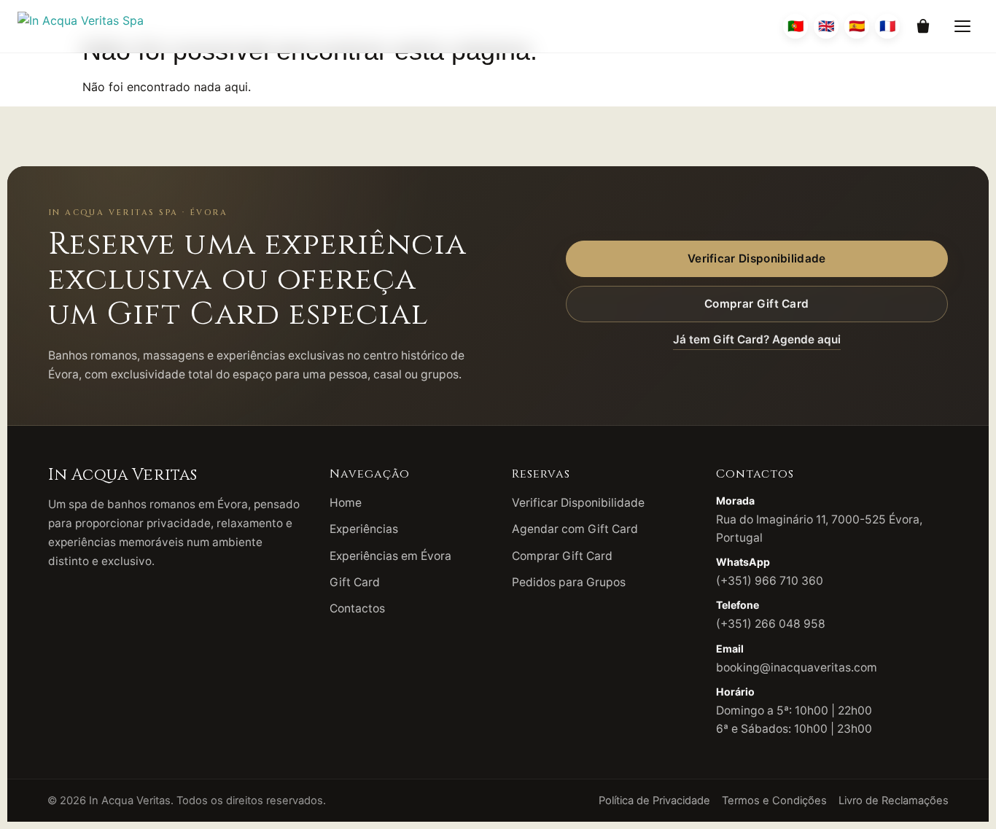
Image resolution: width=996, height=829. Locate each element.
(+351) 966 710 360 (769, 581)
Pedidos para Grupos (569, 582)
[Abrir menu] (962, 26)
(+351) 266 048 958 (770, 624)
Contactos (357, 608)
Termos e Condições (774, 800)
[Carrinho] (923, 26)
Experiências (364, 529)
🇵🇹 (795, 26)
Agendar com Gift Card (575, 529)
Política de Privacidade (654, 800)
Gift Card (355, 582)
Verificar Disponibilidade (757, 258)
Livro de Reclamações (894, 800)
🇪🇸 (857, 26)
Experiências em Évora (390, 556)
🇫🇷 (887, 26)
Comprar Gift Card (756, 304)
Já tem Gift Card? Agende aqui (757, 339)
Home (346, 503)
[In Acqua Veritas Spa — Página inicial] (80, 26)
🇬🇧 (826, 26)
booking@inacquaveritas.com (796, 667)
